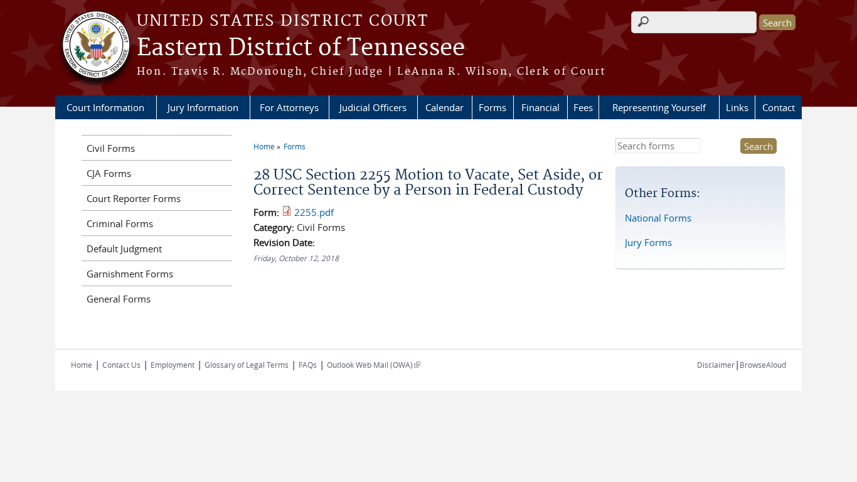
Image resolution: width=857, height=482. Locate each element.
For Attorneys (289, 107)
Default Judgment (124, 248)
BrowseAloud (763, 365)
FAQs (308, 365)
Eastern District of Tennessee (301, 48)
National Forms (658, 218)
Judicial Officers (373, 107)
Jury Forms (648, 242)
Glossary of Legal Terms (247, 365)
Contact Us (121, 365)
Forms (492, 107)
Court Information (105, 107)
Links (737, 107)
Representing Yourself (659, 107)
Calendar (444, 107)
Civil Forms (111, 148)
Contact (778, 107)
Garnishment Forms (130, 273)
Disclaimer (716, 365)
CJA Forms (109, 173)
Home (264, 146)
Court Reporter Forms (134, 198)
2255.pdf (314, 212)
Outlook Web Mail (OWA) (373, 365)
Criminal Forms (120, 223)
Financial (540, 107)
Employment (172, 365)
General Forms (119, 298)
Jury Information (203, 107)
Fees (583, 107)
